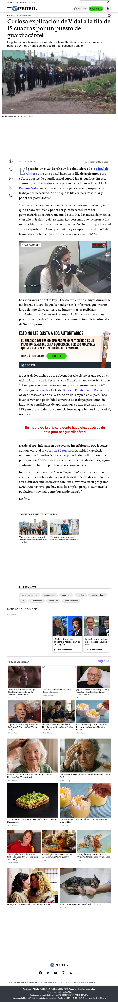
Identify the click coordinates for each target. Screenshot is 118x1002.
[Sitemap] (78, 973)
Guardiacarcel (36, 601)
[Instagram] (63, 973)
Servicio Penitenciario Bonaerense (86, 390)
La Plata (81, 595)
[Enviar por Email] (10, 187)
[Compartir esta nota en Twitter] (10, 169)
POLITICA (11, 15)
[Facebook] (40, 973)
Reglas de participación (76, 983)
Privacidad (52, 983)
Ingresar (82, 9)
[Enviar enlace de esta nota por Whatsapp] (10, 178)
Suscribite (96, 9)
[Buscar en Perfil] (108, 2)
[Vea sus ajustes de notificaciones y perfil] (108, 9)
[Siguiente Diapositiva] (108, 635)
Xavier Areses (49, 595)
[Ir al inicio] (24, 8)
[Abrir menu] (9, 8)
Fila (22, 601)
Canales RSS (14, 983)
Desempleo (53, 601)
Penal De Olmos (71, 601)
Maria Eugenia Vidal (29, 595)
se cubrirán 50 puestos (57, 450)
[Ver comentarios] (108, 16)
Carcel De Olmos (97, 595)
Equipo (61, 983)
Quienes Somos (27, 983)
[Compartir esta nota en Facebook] (10, 161)
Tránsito (91, 983)
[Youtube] (55, 973)
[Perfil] (59, 966)
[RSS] (71, 973)
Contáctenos (41, 983)
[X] (47, 973)
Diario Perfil (66, 595)
